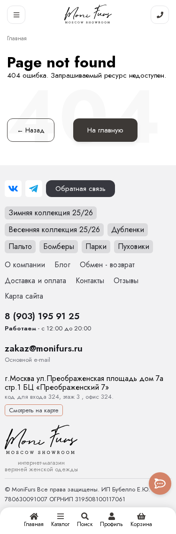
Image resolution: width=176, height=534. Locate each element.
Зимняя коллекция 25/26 (50, 212)
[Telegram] (33, 188)
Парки (96, 246)
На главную (105, 130)
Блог (62, 264)
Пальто (20, 246)
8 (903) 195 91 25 (42, 315)
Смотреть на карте (34, 410)
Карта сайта (24, 296)
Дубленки (127, 229)
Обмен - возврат (107, 264)
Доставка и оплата (35, 280)
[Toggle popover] (160, 483)
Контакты (90, 280)
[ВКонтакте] (13, 188)
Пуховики (133, 246)
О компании (25, 264)
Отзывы (126, 280)
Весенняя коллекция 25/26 (54, 229)
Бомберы (58, 246)
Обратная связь (80, 188)
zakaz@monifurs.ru (44, 348)
